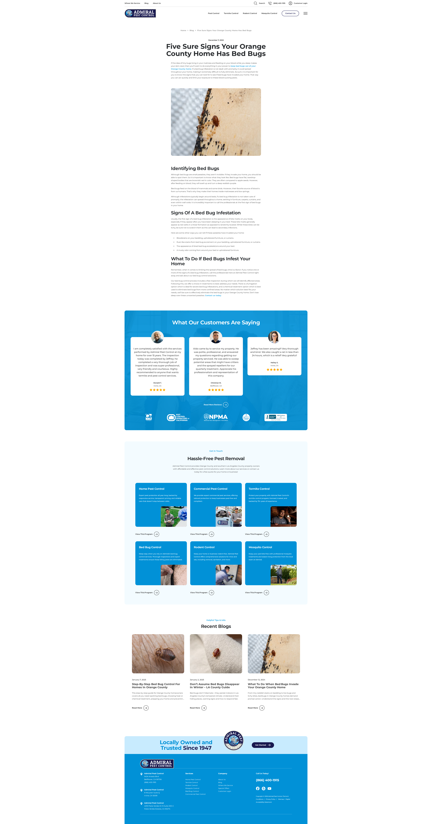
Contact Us (290, 13)
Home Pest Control (193, 780)
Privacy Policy (271, 799)
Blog (146, 3)
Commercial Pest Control (195, 794)
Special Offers (223, 788)
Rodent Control (191, 785)
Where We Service (132, 3)
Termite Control (191, 782)
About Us (157, 3)
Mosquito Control (192, 788)
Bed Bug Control (192, 791)
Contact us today (213, 295)
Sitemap (281, 799)
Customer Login (224, 791)
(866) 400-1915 (150, 782)
